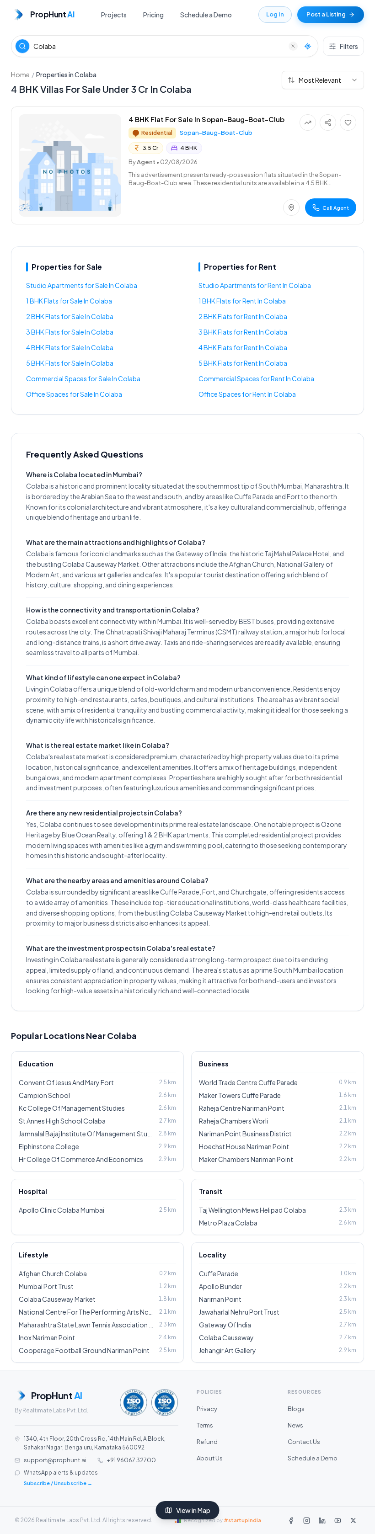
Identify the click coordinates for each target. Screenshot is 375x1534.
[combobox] (323, 80)
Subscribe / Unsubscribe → (58, 1483)
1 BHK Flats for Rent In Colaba (242, 301)
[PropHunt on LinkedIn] (322, 1520)
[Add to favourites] (348, 122)
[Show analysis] (308, 122)
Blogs (296, 1408)
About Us (210, 1458)
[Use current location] (307, 46)
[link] (187, 165)
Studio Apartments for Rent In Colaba (254, 285)
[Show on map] (291, 207)
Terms (205, 1425)
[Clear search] (293, 46)
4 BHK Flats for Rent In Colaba (242, 347)
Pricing (153, 15)
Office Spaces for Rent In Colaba (247, 394)
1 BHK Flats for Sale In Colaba (69, 301)
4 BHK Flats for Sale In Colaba (69, 347)
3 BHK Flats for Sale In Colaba (69, 332)
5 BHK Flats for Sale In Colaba (69, 363)
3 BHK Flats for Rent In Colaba (242, 332)
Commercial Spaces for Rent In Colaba (256, 378)
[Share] (328, 122)
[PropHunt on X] (353, 1520)
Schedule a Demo (206, 15)
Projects (114, 15)
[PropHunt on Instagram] (306, 1520)
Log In (275, 14)
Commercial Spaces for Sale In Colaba (83, 378)
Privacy (207, 1408)
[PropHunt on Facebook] (291, 1520)
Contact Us (304, 1441)
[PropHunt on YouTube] (337, 1520)
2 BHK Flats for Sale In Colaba (69, 316)
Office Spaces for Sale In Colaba (74, 394)
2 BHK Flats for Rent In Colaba (242, 316)
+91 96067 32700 (131, 1460)
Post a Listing (326, 14)
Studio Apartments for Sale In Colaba (81, 285)
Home (20, 74)
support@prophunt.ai (55, 1460)
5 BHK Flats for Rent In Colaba (242, 363)
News (295, 1425)
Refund (207, 1441)
